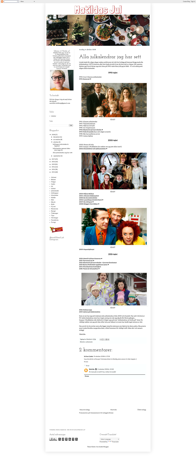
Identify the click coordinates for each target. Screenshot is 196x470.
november (57, 139)
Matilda (91, 369)
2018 (53, 134)
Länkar (53, 116)
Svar (87, 365)
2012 (53, 172)
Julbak (53, 188)
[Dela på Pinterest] (108, 339)
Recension (54, 209)
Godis (53, 184)
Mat (52, 200)
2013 (53, 169)
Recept (53, 211)
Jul (52, 186)
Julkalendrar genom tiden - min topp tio (62, 149)
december (56, 137)
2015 (53, 164)
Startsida (113, 409)
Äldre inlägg (141, 409)
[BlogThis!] (103, 339)
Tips (52, 215)
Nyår (53, 204)
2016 (53, 161)
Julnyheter (54, 195)
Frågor (53, 182)
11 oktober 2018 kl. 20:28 (105, 369)
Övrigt (53, 222)
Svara (86, 361)
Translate (115, 442)
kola (65, 429)
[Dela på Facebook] (106, 339)
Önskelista (54, 220)
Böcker (53, 179)
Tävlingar (54, 218)
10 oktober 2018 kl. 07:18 (102, 356)
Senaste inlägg (85, 409)
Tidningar (54, 213)
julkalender (89, 342)
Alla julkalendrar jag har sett (62, 152)
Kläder (53, 197)
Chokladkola (52, 429)
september (57, 156)
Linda (81, 62)
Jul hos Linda (88, 356)
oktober (56, 142)
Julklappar (54, 193)
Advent (53, 177)
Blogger (106, 447)
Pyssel (53, 206)
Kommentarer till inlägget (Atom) (102, 413)
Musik (53, 202)
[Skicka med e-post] (101, 339)
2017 (53, 159)
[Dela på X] (105, 339)
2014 (53, 167)
